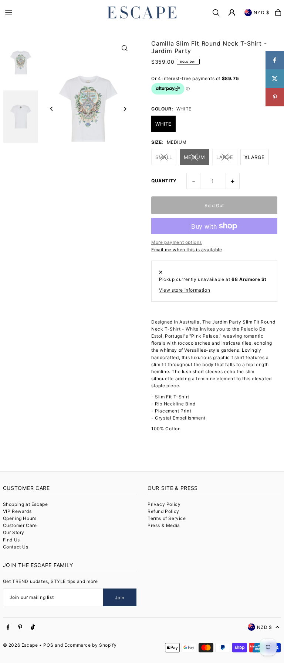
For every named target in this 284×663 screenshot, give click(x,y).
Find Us (11, 540)
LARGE (224, 157)
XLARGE (254, 157)
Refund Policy (163, 511)
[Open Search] (216, 12)
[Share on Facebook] (275, 60)
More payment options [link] (176, 242)
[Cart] (278, 12)
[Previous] (52, 108)
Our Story (13, 532)
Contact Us (15, 547)
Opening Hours (20, 518)
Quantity (164, 180)
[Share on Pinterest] (275, 97)
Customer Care (20, 525)
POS (48, 645)
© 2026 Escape (20, 645)
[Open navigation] (52, 12)
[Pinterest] (20, 627)
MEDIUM (194, 157)
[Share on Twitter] (275, 78)
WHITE (163, 124)
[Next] (124, 108)
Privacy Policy (164, 504)
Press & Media (164, 525)
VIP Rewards (17, 511)
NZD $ (262, 12)
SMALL (163, 157)
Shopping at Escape (25, 504)
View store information (184, 290)
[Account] (232, 12)
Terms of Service (167, 518)
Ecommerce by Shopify (90, 645)
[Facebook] (8, 627)
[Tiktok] (33, 627)
